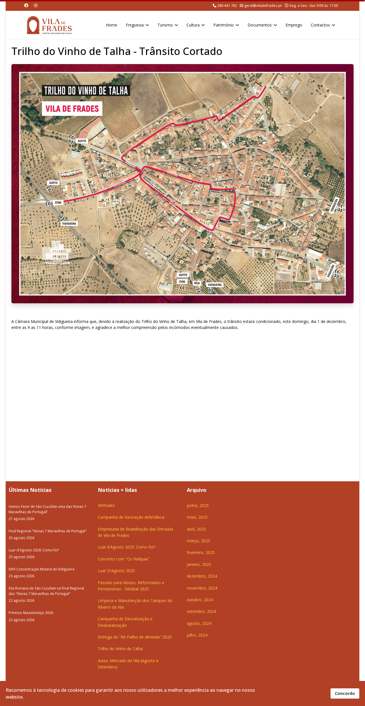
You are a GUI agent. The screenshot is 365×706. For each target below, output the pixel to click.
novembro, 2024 (202, 588)
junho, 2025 (198, 505)
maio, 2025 (197, 517)
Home (111, 25)
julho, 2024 (197, 635)
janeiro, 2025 (199, 564)
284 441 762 (227, 5)
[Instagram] (35, 5)
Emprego (293, 25)
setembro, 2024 (201, 611)
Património (223, 25)
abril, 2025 (196, 529)
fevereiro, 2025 (201, 552)
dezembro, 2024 (202, 576)
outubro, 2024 (200, 599)
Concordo (345, 693)
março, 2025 (198, 540)
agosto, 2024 (199, 623)
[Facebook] (26, 5)
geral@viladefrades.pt (263, 5)
